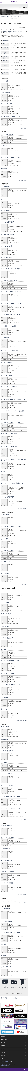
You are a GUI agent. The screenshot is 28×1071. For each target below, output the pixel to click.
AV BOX (3, 591)
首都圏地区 (5, 47)
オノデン (3, 199)
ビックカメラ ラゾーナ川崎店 (9, 387)
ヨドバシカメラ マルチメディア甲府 (10, 550)
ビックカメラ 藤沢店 (6, 375)
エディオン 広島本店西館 (7, 871)
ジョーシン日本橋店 (6, 773)
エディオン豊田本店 (6, 626)
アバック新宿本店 (6, 186)
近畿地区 (5, 60)
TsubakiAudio (5, 602)
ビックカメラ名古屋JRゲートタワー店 (11, 660)
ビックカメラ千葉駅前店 (7, 497)
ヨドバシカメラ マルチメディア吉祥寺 (11, 303)
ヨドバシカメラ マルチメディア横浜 (10, 422)
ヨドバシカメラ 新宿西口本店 (9, 280)
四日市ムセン (4, 709)
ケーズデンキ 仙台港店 (7, 134)
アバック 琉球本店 (6, 967)
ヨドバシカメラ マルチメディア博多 (10, 932)
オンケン (3, 471)
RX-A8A (4, 31)
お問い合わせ (4, 1064)
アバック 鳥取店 (5, 848)
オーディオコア (5, 573)
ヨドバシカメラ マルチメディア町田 (10, 314)
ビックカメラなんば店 (7, 785)
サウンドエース (5, 697)
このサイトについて (12, 1064)
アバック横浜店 (5, 337)
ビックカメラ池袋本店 (7, 210)
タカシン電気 (4, 539)
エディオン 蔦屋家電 (6, 860)
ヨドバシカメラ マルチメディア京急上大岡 (12, 411)
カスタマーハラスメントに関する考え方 (9, 1066)
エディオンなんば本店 (7, 751)
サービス (3, 1042)
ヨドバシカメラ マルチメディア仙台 (10, 157)
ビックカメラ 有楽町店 (7, 257)
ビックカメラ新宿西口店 (7, 222)
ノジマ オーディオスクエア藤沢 (9, 350)
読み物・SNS (4, 1049)
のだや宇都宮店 (5, 514)
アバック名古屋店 (6, 614)
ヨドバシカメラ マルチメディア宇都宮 (11, 526)
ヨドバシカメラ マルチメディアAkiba (11, 291)
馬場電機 (3, 955)
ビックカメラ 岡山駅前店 (7, 837)
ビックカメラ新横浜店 (7, 362)
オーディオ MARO (6, 92)
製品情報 (3, 1036)
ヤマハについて (4, 1058)
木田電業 (3, 944)
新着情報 (3, 1045)
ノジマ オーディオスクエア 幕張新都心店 (12, 483)
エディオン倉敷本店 (6, 826)
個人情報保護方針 (5, 1065)
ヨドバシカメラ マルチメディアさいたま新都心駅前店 (13, 459)
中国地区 (5, 65)
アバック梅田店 (5, 726)
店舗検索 (3, 1055)
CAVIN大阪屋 (4, 81)
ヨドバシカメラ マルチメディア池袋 (10, 269)
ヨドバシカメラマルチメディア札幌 (10, 116)
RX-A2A (19, 31)
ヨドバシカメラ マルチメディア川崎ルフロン (13, 399)
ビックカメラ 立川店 (6, 246)
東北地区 (5, 43)
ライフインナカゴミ (6, 561)
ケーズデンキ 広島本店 (7, 883)
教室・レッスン (4, 1039)
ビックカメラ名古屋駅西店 (8, 673)
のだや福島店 (4, 168)
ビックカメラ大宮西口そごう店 (9, 446)
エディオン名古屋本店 (7, 638)
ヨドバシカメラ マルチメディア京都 (10, 808)
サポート (3, 1052)
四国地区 (5, 69)
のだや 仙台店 (5, 145)
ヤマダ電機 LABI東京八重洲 (8, 326)
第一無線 (3, 649)
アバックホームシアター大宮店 (9, 433)
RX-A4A (14, 31)
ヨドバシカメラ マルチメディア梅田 (10, 796)
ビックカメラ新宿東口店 (7, 234)
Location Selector (5, 1061)
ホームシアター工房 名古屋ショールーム (11, 685)
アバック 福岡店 (5, 908)
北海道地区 (5, 40)
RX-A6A (9, 31)
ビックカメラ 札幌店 (6, 104)
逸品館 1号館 (4, 739)
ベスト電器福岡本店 (6, 921)
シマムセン (4, 762)
